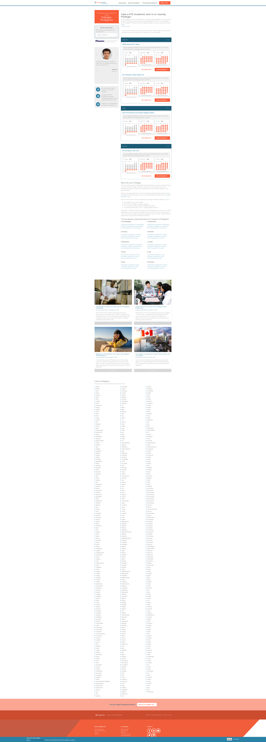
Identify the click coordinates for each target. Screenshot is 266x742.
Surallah (149, 596)
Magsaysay (124, 530)
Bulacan (98, 532)
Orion (123, 675)
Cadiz (97, 561)
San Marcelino (150, 517)
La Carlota (124, 457)
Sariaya (149, 571)
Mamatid (124, 561)
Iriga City (124, 422)
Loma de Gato (125, 500)
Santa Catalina (150, 548)
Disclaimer (148, 714)
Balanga (98, 453)
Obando (124, 669)
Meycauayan (125, 621)
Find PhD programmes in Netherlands (130, 248)
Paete (123, 685)
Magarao (124, 527)
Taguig (148, 621)
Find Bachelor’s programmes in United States (158, 224)
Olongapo (124, 671)
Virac (148, 687)
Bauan (97, 478)
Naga (123, 646)
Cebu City (124, 146)
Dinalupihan (99, 664)
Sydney (113, 71)
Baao (97, 428)
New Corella (125, 660)
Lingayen (124, 494)
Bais (97, 447)
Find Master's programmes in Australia (156, 236)
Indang (123, 417)
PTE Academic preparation (149, 3)
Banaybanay (99, 461)
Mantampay (124, 590)
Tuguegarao (150, 671)
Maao (123, 517)
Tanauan (149, 635)
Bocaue (98, 509)
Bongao (98, 515)
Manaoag (124, 565)
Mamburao (124, 563)
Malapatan (124, 542)
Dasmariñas (99, 654)
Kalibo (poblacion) (126, 449)
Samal (148, 482)
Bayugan (98, 492)
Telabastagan (150, 656)
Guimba (123, 388)
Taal (148, 600)
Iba (122, 405)
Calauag (98, 579)
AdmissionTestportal (126, 735)
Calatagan (98, 577)
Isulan (123, 428)
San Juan (149, 511)
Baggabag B (99, 436)
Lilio (123, 488)
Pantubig (149, 401)
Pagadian (124, 687)
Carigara (98, 606)
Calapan (98, 573)
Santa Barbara (150, 546)
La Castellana (125, 459)
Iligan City (124, 411)
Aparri (97, 413)
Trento (149, 669)
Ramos (149, 461)
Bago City (98, 438)
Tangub (149, 644)
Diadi (97, 660)
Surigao (149, 598)
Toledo (149, 666)
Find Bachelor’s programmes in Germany (131, 234)
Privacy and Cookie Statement (156, 714)
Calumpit (98, 590)
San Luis (149, 515)
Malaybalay (124, 544)
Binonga (98, 505)
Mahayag (124, 534)
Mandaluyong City (126, 571)
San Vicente (150, 542)
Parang (149, 409)
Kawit (123, 451)
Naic (123, 652)
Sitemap (169, 714)
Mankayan (124, 581)
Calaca (97, 569)
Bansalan (98, 465)
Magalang (124, 523)
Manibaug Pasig (125, 577)
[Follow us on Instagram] (154, 735)
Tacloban (149, 606)
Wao (148, 689)
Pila (148, 422)
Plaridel (149, 434)
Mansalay (124, 586)
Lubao (123, 507)
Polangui (138, 10)
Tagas (148, 610)
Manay (123, 569)
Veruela (149, 679)
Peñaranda (150, 420)
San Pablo (149, 534)
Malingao (124, 548)
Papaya (149, 405)
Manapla (124, 567)
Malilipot (124, 546)
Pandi (148, 395)
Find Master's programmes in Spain (129, 266)
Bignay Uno (99, 494)
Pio (148, 432)
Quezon (149, 451)
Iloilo (123, 413)
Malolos (124, 552)
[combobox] (106, 35)
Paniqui (149, 399)
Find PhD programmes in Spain (128, 268)
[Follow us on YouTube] (158, 731)
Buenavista (98, 525)
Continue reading (125, 26)
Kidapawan (124, 453)
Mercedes (124, 617)
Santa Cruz (150, 550)
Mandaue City (125, 573)
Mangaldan (124, 575)
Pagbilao (124, 691)
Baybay (98, 488)
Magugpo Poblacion (126, 532)
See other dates (146, 69)
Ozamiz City (124, 681)
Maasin (123, 519)
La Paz (123, 461)
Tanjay (148, 646)
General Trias (99, 687)
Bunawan (98, 540)
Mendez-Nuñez (125, 615)
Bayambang (99, 484)
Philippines (131, 10)
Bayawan (98, 486)
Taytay (148, 654)
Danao (97, 648)
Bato (97, 476)
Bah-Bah (98, 444)
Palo (123, 696)
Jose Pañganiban (126, 442)
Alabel (97, 393)
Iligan (123, 409)
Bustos (97, 544)
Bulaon (97, 536)
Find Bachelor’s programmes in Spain (130, 265)
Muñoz (123, 635)
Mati (123, 610)
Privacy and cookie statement (37, 740)
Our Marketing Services (100, 730)
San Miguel (150, 525)
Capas (97, 600)
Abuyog (98, 388)
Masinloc (124, 608)
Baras (97, 469)
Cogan (97, 625)
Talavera (149, 625)
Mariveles (124, 602)
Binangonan (99, 500)
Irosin (123, 424)
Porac (148, 438)
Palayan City (124, 693)
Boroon (98, 519)
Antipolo (98, 409)
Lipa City (124, 496)
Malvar (123, 559)
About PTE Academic (134, 3)
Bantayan (98, 467)
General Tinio (99, 685)
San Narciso (150, 530)
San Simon (149, 540)
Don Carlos (99, 673)
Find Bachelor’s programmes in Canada (157, 244)
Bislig (97, 507)
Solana (149, 583)
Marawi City (124, 596)
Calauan (98, 581)
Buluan (97, 538)
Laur (123, 480)
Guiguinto (98, 696)
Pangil (148, 397)
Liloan (123, 490)
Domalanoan (99, 671)
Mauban (124, 613)
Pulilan (148, 444)
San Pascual (150, 536)
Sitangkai (149, 581)
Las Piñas (124, 478)
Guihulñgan (124, 386)
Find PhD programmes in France (129, 258)
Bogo (97, 511)
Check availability (161, 69)
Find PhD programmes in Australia (155, 238)
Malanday (124, 540)
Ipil (122, 420)
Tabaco (149, 602)
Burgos (98, 542)
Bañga (97, 463)
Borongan (98, 517)
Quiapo (149, 457)
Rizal (148, 465)
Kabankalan (124, 447)
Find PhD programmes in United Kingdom (131, 228)
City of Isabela (99, 623)
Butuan (98, 546)
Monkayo (124, 629)
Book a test (164, 3)
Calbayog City (99, 583)
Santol (148, 567)
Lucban (123, 509)
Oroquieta (124, 679)
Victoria (149, 681)
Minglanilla (124, 625)
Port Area (149, 440)
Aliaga (97, 397)
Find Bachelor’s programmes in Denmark (157, 265)
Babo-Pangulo (99, 430)
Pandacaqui (150, 390)
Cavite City (98, 619)
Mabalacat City (125, 521)
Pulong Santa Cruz (151, 447)
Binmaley (98, 503)
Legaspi (123, 482)
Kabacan (124, 444)
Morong (124, 631)
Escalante (98, 677)
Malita (123, 550)
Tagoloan (149, 617)
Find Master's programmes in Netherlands (131, 246)
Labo (123, 465)
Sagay (148, 480)
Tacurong (149, 608)
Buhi (97, 530)
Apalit (97, 411)
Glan (97, 691)
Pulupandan (150, 449)
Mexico (123, 619)
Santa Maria (150, 557)
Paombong (150, 403)
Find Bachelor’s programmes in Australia (157, 234)
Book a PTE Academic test (146, 704)
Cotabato (98, 640)
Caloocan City (99, 586)
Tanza (148, 648)
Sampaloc (149, 486)
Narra (123, 654)
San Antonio (150, 488)
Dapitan (98, 652)
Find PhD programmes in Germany (129, 238)
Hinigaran (124, 403)
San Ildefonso (150, 503)
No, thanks (236, 739)
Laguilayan (124, 467)
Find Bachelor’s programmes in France (130, 254)
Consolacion (99, 635)
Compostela (99, 627)
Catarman (98, 615)
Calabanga (98, 567)
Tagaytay (149, 613)
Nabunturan (125, 644)
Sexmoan (149, 573)
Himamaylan (125, 401)
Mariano (124, 598)
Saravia (149, 569)
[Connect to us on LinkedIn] (154, 731)
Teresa (149, 658)
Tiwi (148, 664)
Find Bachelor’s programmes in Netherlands (132, 244)
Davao (97, 656)
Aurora (97, 426)
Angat (97, 403)
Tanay (148, 640)
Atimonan (98, 424)
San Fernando (150, 492)
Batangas (98, 473)
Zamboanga (150, 691)
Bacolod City (99, 432)
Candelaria (98, 596)
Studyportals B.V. (120, 715)
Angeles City (99, 405)
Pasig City (149, 413)
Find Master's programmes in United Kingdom (132, 226)
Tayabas (149, 652)
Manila (124, 108)
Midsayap (124, 623)
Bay (97, 482)
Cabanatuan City (100, 552)
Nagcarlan (124, 650)
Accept (229, 739)
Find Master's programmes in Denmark (156, 266)
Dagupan (98, 646)
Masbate (124, 606)
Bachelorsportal (124, 729)
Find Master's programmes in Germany (130, 236)
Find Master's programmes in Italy (155, 256)
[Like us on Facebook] (149, 731)
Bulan (97, 534)
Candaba (98, 594)
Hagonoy (124, 397)
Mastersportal (124, 730)
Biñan (97, 498)
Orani (123, 673)
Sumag (149, 594)
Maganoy (124, 525)
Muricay (124, 640)
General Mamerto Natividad (103, 681)
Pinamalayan (150, 428)
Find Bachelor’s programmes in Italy (156, 254)
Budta (97, 523)
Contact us (97, 734)
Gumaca (124, 393)
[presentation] (96, 54)
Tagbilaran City (150, 615)
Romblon (149, 469)
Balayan (98, 455)
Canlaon (98, 598)
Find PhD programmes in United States (156, 228)
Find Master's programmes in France (130, 256)
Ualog (148, 675)
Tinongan (149, 662)
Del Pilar (98, 658)
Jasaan (123, 438)
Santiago (149, 563)
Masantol (124, 604)
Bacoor (98, 434)
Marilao (123, 600)
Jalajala (123, 436)
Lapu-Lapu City (125, 476)
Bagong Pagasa (100, 440)
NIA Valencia (125, 662)
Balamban (98, 451)
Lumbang (124, 513)
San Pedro (149, 538)
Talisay (149, 627)
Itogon (123, 430)
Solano (149, 586)
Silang (148, 577)
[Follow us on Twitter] (149, 735)
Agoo (97, 390)
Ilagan (123, 407)
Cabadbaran (99, 548)
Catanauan (98, 613)
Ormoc (123, 677)
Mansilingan (124, 588)
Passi (148, 415)
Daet (97, 644)
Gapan (97, 679)
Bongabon (98, 513)
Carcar (97, 602)
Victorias (149, 683)
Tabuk (148, 604)
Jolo (122, 440)
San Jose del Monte (152, 509)
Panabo (149, 386)
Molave (123, 627)
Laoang (123, 473)
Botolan (98, 521)
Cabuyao (98, 559)
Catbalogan (99, 617)
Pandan (149, 393)
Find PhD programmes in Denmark (155, 268)
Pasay (148, 411)
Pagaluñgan (124, 689)
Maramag (124, 594)
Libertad (124, 484)
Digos (97, 662)
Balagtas (98, 449)
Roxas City (149, 476)
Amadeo (98, 401)
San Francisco (150, 498)
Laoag (123, 471)
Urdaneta (149, 677)
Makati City (125, 40)
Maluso (123, 557)
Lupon (123, 515)
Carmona (98, 608)
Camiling (98, 592)
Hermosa (124, 399)
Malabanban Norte (126, 538)
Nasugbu (124, 656)
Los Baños (124, 505)
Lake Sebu (124, 469)
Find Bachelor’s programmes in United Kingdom (132, 224)
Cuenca (98, 642)
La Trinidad (124, 463)
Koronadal (124, 455)
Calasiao (98, 575)
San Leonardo (150, 513)
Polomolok (149, 436)
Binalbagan (98, 496)
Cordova (98, 637)
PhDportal (123, 732)
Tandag (149, 642)
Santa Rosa (150, 561)
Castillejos (98, 610)
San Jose (149, 505)
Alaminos (98, 395)
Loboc (123, 498)
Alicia (97, 399)
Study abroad (122, 3)
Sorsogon (149, 588)
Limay (123, 492)
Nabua (123, 642)
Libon (123, 486)
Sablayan (149, 478)
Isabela (123, 426)
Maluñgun (124, 554)
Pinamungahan (151, 430)
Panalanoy (149, 388)
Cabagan (98, 550)
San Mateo (150, 521)
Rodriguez (149, 467)
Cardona (98, 604)
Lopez (123, 503)
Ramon (149, 459)
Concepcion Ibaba (100, 633)
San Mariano (150, 519)
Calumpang (98, 588)
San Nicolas (150, 532)
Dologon (98, 669)
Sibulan (149, 575)
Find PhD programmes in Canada (155, 248)
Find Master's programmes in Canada (156, 246)
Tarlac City (149, 650)
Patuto (149, 417)
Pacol (123, 683)
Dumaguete (99, 675)
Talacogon (149, 623)
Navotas (124, 658)
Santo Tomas (150, 565)
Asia (97, 422)
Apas (97, 415)
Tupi (148, 673)
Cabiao (97, 557)
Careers (96, 732)
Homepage (123, 10)
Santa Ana (149, 544)
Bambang (98, 459)
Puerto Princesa (151, 442)
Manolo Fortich (125, 583)
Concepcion (99, 631)
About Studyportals (99, 729)
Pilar (148, 424)
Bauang (98, 480)
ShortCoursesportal (125, 734)
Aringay (98, 420)
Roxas (148, 471)
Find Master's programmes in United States (157, 226)
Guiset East (124, 390)
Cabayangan (99, 554)
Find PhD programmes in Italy (154, 258)
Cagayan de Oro (100, 563)
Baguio (97, 442)
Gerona (98, 689)
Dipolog (98, 666)
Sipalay (149, 579)
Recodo (149, 463)
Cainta (97, 565)
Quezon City (150, 455)
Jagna (123, 434)
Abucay (98, 386)
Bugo (97, 527)
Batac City (98, 471)
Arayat (97, 417)
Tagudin (149, 619)
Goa (97, 693)
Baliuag (98, 457)
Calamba (98, 571)
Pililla (148, 426)
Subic (148, 592)
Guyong (123, 395)
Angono (98, 407)
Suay (148, 590)
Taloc (148, 633)
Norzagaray (124, 664)
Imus (123, 415)
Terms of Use (165, 714)
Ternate (149, 660)
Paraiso (149, 407)
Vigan (148, 685)
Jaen (123, 432)
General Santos (100, 683)
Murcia (123, 637)
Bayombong (99, 490)
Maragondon (125, 592)
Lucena (123, 511)
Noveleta (124, 666)
